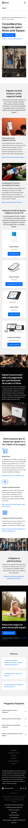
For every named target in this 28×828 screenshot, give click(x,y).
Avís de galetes (14, 817)
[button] (14, 712)
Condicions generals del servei (14, 807)
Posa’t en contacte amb (11, 38)
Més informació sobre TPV (11, 202)
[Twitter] (21, 788)
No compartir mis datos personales (14, 805)
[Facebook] (23, 788)
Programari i (13, 753)
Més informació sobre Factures (13, 157)
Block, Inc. (14, 822)
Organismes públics (14, 815)
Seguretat (14, 812)
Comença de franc (9, 35)
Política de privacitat (14, 810)
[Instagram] (25, 788)
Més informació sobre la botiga (13, 475)
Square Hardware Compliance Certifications (14, 820)
